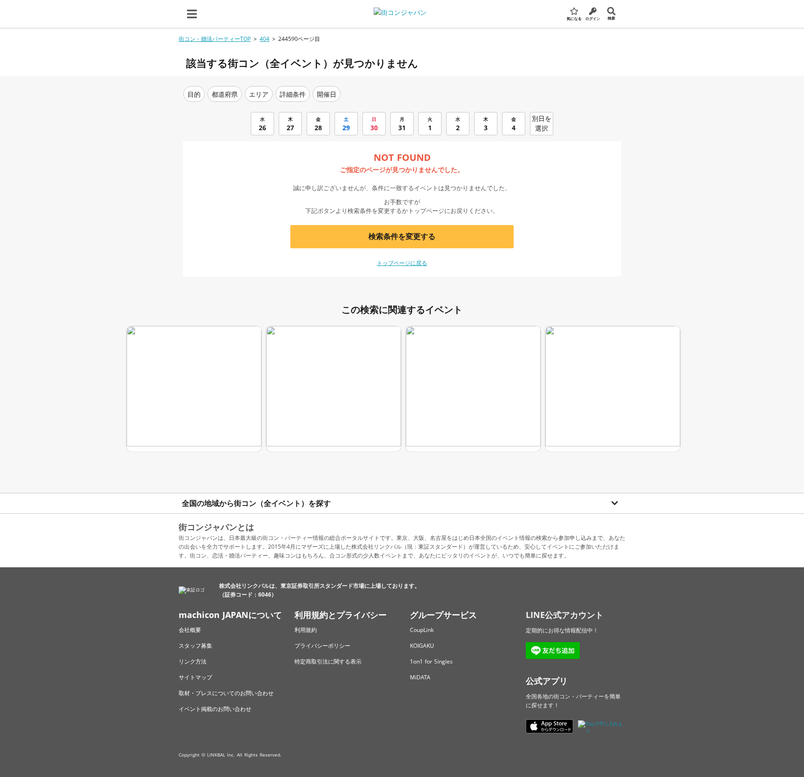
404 (264, 39)
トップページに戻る (402, 263)
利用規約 (306, 630)
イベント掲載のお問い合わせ (215, 709)
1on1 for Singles (431, 661)
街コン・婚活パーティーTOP (215, 39)
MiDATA (420, 677)
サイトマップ (195, 677)
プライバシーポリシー (322, 646)
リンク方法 (193, 661)
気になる (574, 18)
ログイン (592, 18)
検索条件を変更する (402, 236)
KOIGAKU (422, 646)
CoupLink (422, 630)
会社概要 (190, 630)
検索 (611, 17)
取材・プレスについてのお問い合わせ (226, 693)
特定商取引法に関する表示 (328, 661)
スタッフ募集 (195, 646)
